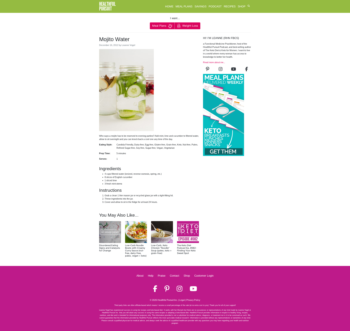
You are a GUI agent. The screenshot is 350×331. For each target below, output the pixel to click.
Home (169, 6)
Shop (241, 6)
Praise (161, 275)
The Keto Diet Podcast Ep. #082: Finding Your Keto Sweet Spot (186, 249)
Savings (200, 6)
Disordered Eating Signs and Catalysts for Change (109, 248)
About (140, 275)
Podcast (215, 6)
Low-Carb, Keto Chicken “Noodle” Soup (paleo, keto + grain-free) (161, 249)
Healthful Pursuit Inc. (168, 300)
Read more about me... (214, 62)
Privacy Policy (193, 300)
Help (150, 275)
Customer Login (204, 275)
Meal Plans (184, 6)
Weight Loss (189, 25)
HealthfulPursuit (107, 6)
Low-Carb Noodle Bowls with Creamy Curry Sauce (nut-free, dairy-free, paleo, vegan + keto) (136, 250)
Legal (182, 300)
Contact (174, 275)
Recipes (230, 6)
